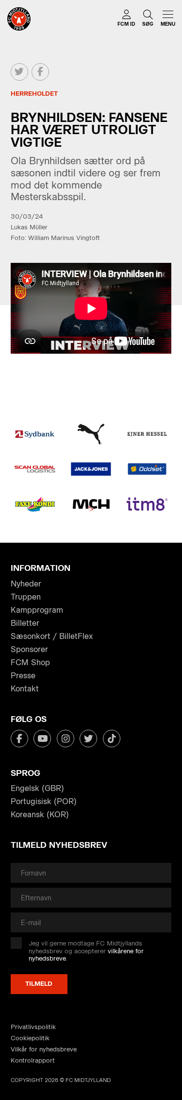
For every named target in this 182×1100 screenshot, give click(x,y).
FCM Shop (30, 662)
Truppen (26, 597)
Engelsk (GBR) (37, 788)
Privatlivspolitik (33, 1027)
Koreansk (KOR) (40, 814)
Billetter (25, 623)
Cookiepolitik (30, 1038)
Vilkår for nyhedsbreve (44, 1049)
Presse (23, 675)
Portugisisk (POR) (44, 801)
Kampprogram (37, 610)
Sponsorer (29, 649)
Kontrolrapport (33, 1060)
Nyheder (26, 583)
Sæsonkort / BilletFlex (52, 636)
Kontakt (25, 688)
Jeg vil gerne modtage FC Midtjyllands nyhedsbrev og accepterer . (86, 951)
